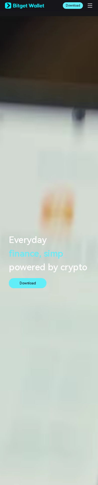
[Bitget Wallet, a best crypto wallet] (24, 6)
